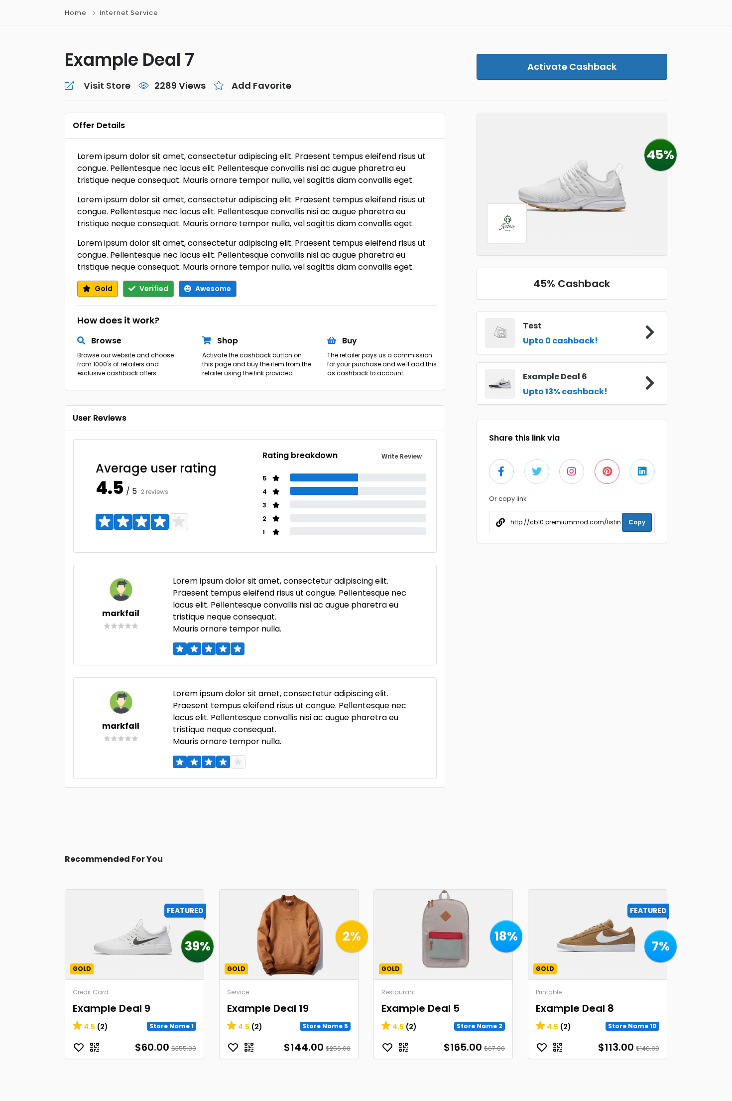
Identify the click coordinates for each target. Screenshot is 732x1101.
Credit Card (91, 992)
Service (238, 992)
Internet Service (129, 12)
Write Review (401, 456)
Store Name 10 (632, 1026)
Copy (636, 522)
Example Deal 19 (268, 1008)
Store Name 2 (479, 1026)
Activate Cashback (571, 66)
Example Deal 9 (111, 1008)
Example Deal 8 (575, 1008)
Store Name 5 (325, 1026)
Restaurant (398, 992)
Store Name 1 (171, 1026)
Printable (549, 992)
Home (76, 12)
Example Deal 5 (420, 1008)
